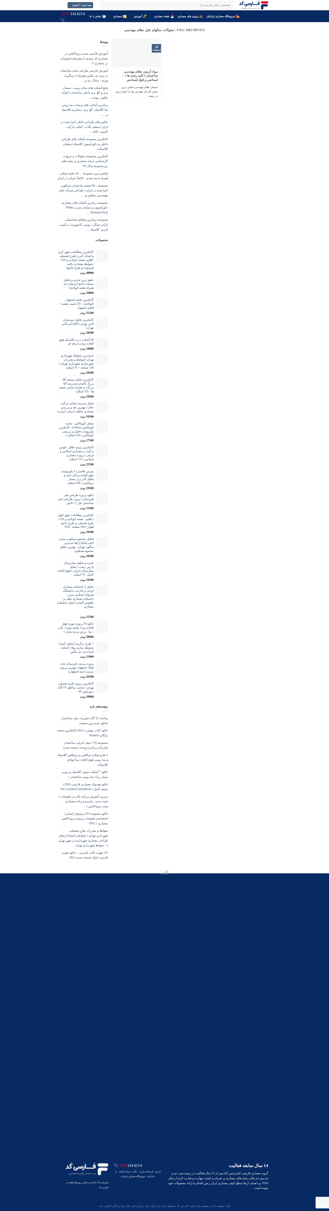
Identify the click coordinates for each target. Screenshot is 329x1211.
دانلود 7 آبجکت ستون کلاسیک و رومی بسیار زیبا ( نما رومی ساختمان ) (84, 774)
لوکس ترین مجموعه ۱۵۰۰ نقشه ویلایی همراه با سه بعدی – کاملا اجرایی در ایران (82, 176)
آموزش (138, 16)
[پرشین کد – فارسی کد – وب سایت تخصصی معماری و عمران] (253, 5)
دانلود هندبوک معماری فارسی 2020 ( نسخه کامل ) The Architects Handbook (84, 787)
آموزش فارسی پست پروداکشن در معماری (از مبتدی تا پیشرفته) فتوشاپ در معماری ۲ (84, 58)
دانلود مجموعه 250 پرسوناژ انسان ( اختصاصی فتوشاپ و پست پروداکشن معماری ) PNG (85, 818)
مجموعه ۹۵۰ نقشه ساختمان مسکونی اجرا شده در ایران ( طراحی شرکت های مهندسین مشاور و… (83, 190)
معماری (117, 16)
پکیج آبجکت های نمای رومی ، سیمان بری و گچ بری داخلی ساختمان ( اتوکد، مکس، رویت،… (84, 92)
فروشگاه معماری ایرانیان (221, 16)
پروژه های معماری (188, 16)
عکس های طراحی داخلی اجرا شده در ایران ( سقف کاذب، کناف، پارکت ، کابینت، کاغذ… (84, 126)
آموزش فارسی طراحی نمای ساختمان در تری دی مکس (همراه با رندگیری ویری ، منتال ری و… (84, 75)
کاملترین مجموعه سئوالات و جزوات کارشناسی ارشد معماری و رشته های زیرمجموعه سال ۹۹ (84, 161)
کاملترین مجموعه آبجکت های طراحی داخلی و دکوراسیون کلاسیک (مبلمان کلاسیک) (84, 143)
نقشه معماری (161, 16)
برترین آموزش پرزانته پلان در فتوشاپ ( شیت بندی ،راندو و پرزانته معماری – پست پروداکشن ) (83, 801)
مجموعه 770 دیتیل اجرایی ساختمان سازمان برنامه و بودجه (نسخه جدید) (85, 745)
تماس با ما (95, 16)
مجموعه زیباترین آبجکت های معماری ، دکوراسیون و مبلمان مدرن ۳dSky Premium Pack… (84, 207)
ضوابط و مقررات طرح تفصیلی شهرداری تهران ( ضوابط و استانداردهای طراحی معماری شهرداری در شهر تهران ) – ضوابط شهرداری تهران (83, 838)
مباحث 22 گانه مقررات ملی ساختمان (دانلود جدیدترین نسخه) (84, 721)
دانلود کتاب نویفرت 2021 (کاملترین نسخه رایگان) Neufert (82, 733)
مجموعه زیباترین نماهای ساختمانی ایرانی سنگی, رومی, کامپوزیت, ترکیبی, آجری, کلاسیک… (83, 224)
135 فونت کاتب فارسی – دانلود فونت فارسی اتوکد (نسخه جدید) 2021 (85, 855)
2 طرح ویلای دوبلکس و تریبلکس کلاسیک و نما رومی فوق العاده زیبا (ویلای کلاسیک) (82, 759)
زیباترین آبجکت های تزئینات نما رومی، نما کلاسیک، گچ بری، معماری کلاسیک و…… (84, 109)
